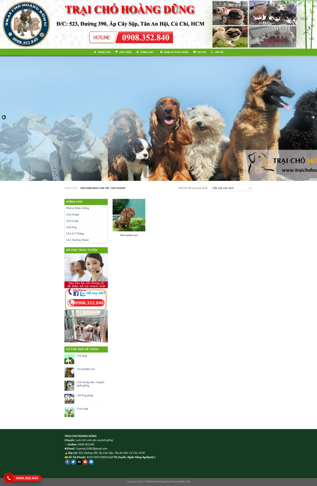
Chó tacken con (129, 235)
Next (312, 117)
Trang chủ (70, 188)
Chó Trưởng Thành (77, 240)
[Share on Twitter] (73, 462)
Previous (4, 117)
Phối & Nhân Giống (77, 208)
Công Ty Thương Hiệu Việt (175, 481)
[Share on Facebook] (67, 462)
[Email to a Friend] (79, 462)
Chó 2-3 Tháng (75, 233)
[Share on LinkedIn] (91, 462)
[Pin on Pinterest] (85, 462)
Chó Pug (71, 227)
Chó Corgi (72, 220)
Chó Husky (72, 214)
